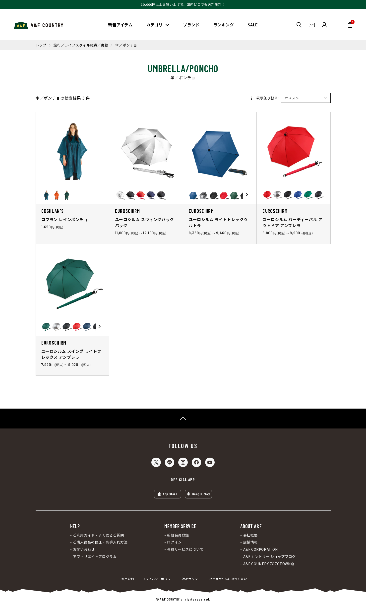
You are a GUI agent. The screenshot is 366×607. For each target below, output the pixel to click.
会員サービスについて (185, 549)
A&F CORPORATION (260, 549)
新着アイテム (120, 25)
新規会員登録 (178, 535)
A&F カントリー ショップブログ (269, 556)
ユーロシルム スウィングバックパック (144, 222)
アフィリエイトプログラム (95, 556)
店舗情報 (250, 542)
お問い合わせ (84, 549)
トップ (41, 45)
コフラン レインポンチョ (64, 219)
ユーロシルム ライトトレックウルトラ (218, 222)
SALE (253, 25)
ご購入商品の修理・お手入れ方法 (100, 542)
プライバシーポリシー (158, 579)
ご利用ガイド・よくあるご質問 (98, 535)
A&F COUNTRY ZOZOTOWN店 (268, 564)
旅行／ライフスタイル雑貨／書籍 (81, 45)
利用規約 (128, 579)
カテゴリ (154, 25)
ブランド (191, 25)
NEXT (247, 195)
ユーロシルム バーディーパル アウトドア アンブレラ (292, 222)
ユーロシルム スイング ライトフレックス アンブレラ (71, 354)
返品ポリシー (191, 579)
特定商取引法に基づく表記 (228, 579)
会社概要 (250, 535)
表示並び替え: (267, 97)
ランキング (223, 25)
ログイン (174, 542)
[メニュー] (337, 25)
